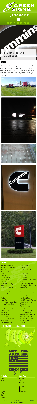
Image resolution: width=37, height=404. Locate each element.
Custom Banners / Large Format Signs (7, 285)
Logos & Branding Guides (27, 284)
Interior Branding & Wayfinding (25, 274)
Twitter (22, 381)
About (2, 381)
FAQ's (2, 393)
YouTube (22, 387)
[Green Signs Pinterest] (25, 23)
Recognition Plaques (25, 306)
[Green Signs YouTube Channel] (21, 23)
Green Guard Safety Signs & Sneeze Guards (8, 319)
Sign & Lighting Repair (26, 310)
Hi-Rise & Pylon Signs (7, 322)
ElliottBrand (23, 402)
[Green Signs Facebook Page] (8, 23)
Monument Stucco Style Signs (28, 296)
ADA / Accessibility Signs (7, 265)
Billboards (3, 273)
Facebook (22, 379)
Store (2, 395)
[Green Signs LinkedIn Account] (15, 23)
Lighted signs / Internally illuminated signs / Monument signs (28, 280)
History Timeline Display (26, 265)
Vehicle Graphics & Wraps (27, 318)
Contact (3, 397)
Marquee (22, 290)
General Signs (4, 312)
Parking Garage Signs (26, 302)
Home (2, 379)
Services (3, 383)
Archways (3, 269)
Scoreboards (23, 308)
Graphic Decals (5, 316)
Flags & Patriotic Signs (7, 308)
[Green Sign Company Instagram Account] (28, 23)
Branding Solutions (6, 278)
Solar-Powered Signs (25, 312)
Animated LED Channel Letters (8, 267)
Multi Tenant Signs (25, 298)
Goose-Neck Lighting (6, 314)
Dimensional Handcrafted (7, 294)
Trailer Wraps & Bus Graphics (28, 316)
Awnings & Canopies (6, 271)
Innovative (3, 387)
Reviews (3, 385)
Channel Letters (5, 280)
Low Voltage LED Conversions (28, 286)
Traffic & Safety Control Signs (28, 314)
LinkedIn (22, 383)
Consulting (3, 282)
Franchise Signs (5, 310)
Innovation (23, 267)
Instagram (23, 391)
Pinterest (22, 389)
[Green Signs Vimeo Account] (18, 23)
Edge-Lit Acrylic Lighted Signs (9, 302)
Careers (3, 391)
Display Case (4, 300)
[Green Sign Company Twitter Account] (11, 23)
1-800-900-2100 (20, 15)
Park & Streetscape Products (28, 300)
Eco (1, 389)
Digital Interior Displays (7, 292)
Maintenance (23, 288)
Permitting (23, 304)
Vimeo (22, 385)
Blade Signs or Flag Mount (7, 275)
